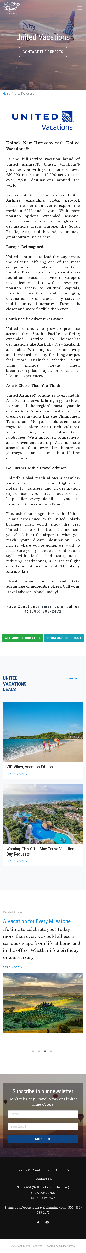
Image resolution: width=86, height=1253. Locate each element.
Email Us (50, 606)
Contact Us (43, 1179)
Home (6, 93)
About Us (62, 1170)
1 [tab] (34, 1052)
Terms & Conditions (33, 1170)
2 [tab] (40, 1052)
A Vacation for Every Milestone (37, 921)
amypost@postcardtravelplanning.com (37, 1207)
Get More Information (23, 638)
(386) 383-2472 (46, 611)
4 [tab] (52, 1052)
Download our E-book (64, 638)
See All (73, 678)
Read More (11, 967)
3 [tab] (46, 1052)
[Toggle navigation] (80, 8)
